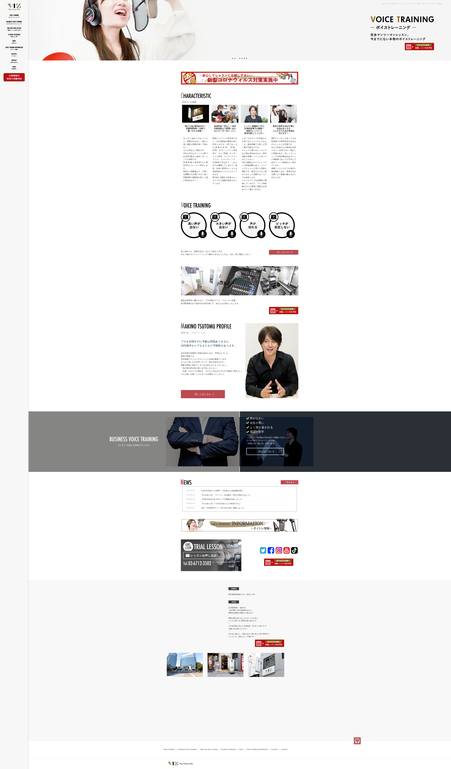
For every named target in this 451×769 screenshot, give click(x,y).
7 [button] (246, 58)
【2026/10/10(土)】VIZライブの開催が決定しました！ (222, 499)
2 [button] (234, 58)
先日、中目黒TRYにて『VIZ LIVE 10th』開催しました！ (223, 508)
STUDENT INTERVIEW (14, 35)
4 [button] (239, 58)
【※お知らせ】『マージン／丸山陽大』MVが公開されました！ (226, 495)
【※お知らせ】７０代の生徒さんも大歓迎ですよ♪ (221, 504)
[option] (239, 30)
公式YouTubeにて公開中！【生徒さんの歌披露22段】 (222, 491)
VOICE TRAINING (14, 16)
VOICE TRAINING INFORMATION (14, 48)
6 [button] (244, 58)
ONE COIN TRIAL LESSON (14, 29)
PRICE (14, 68)
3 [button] (237, 58)
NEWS (14, 42)
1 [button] (232, 58)
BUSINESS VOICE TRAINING (14, 22)
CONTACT (14, 61)
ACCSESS (14, 55)
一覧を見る (289, 482)
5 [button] (242, 58)
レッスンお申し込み (204, 555)
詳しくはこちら (283, 252)
